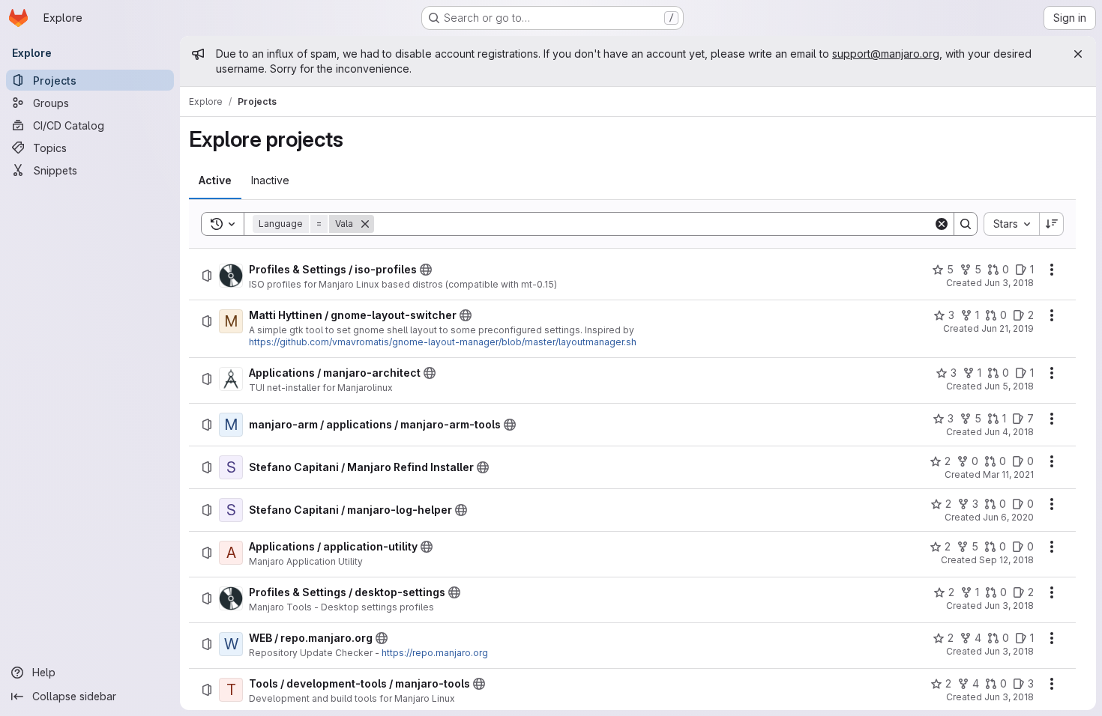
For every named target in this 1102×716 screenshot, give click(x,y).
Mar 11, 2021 (1008, 474)
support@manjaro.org (885, 53)
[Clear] (942, 224)
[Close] (1078, 54)
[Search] (966, 224)
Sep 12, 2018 (1006, 559)
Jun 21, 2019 (1007, 328)
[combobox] (1011, 224)
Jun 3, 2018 (1009, 282)
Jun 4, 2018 (1009, 431)
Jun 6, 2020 (1008, 517)
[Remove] (365, 224)
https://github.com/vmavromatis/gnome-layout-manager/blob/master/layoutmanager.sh (442, 342)
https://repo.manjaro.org (435, 652)
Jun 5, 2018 (1009, 386)
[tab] (215, 180)
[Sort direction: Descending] (1052, 224)
